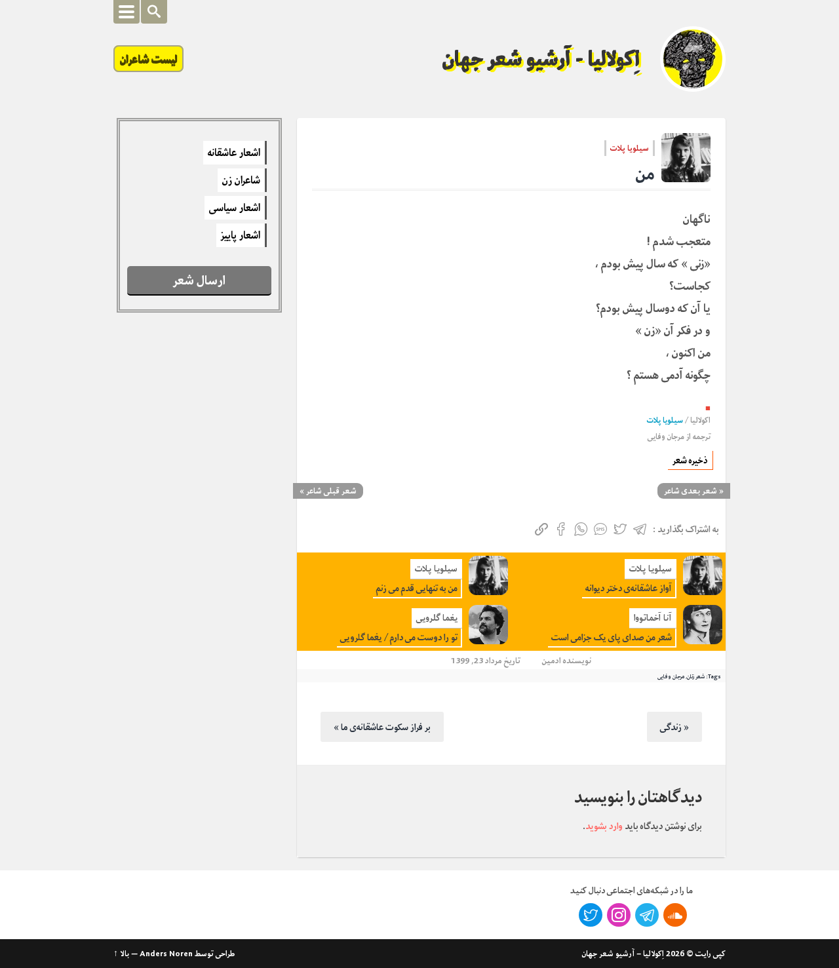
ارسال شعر (199, 280)
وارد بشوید (604, 826)
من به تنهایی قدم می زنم (417, 588)
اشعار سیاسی (234, 207)
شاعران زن (241, 180)
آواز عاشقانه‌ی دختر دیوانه (628, 588)
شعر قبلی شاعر (331, 491)
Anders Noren (166, 953)
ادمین (551, 660)
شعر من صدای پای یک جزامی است (611, 637)
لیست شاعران (148, 58)
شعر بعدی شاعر (690, 491)
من (645, 174)
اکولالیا (700, 420)
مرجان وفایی (666, 436)
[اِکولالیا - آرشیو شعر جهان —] (693, 59)
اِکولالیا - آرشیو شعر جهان (541, 59)
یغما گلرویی (437, 618)
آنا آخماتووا (653, 618)
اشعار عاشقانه (234, 152)
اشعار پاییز (240, 235)
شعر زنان (696, 676)
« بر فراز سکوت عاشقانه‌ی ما (382, 727)
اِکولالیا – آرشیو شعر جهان (623, 953)
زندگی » (674, 727)
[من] (686, 157)
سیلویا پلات (629, 148)
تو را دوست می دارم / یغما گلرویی (399, 637)
